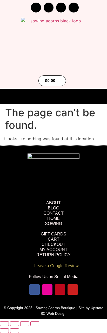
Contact (53, 213)
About (53, 203)
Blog (53, 208)
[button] (53, 97)
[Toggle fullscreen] (14, 323)
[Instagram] (49, 7)
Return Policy (53, 255)
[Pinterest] (61, 7)
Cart (53, 239)
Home (53, 218)
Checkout (53, 244)
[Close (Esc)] (34, 323)
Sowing (53, 223)
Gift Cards (53, 234)
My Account (53, 249)
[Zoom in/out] (4, 323)
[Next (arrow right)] (14, 330)
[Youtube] (73, 7)
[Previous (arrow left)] (4, 330)
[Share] (24, 323)
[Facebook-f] (36, 7)
